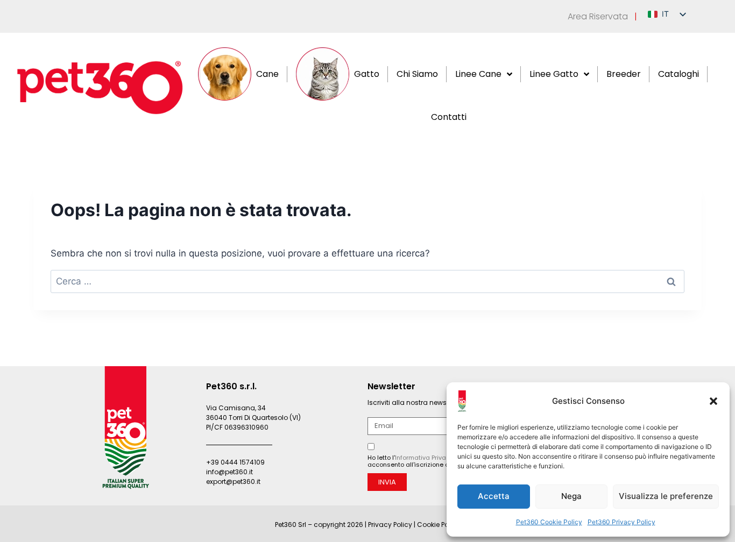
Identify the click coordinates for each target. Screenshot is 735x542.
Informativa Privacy (424, 457)
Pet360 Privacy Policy (621, 522)
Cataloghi (678, 74)
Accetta (494, 496)
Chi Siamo (417, 74)
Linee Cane (478, 74)
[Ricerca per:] (367, 281)
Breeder (623, 74)
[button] (713, 401)
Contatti (449, 117)
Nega (571, 496)
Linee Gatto (553, 74)
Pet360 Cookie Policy (549, 522)
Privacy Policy (390, 524)
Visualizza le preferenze (666, 496)
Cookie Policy (438, 524)
